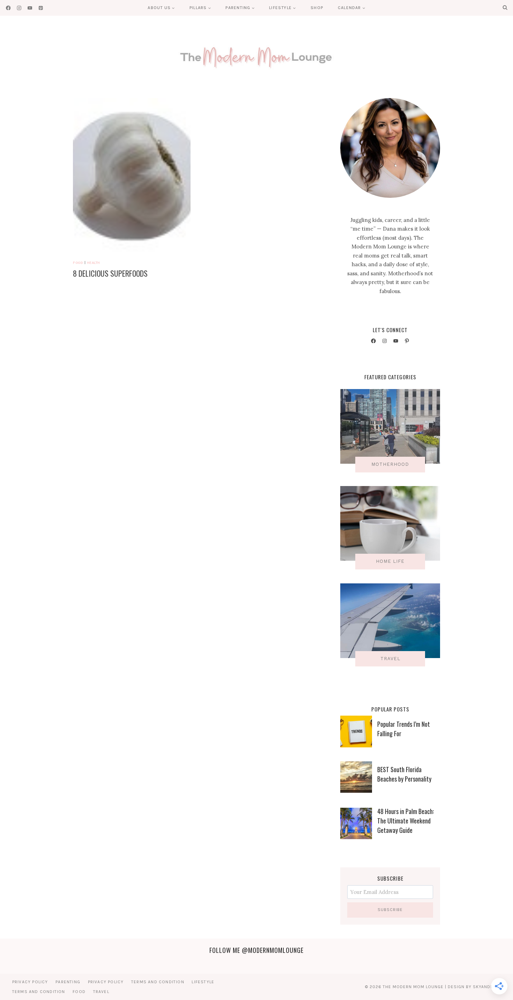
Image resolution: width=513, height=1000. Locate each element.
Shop (317, 7)
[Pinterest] (40, 8)
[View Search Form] (505, 7)
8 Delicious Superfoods (110, 273)
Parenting (67, 981)
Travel (101, 991)
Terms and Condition (157, 981)
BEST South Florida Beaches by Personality (404, 774)
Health (93, 262)
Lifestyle (203, 981)
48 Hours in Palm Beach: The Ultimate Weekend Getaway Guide (405, 821)
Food (78, 262)
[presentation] (132, 176)
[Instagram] (19, 8)
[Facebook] (8, 8)
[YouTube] (30, 8)
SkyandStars (489, 986)
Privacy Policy (30, 981)
